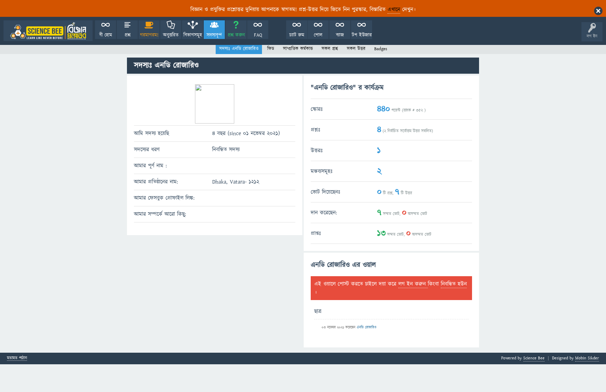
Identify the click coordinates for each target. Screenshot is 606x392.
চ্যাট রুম (296, 35)
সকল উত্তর (356, 49)
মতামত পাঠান (17, 358)
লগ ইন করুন (413, 284)
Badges (380, 49)
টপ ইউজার (362, 35)
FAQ (258, 35)
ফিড (270, 49)
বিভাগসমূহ (192, 35)
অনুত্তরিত (171, 35)
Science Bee (534, 358)
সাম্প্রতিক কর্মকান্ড (298, 49)
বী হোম (105, 35)
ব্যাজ (340, 35)
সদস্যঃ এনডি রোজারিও (238, 49)
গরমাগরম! (149, 35)
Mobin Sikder (587, 358)
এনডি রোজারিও (366, 327)
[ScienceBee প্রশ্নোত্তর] (48, 30)
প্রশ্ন (127, 35)
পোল (318, 35)
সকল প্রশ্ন (330, 49)
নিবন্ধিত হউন (454, 284)
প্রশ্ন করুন (236, 35)
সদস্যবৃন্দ (214, 35)
